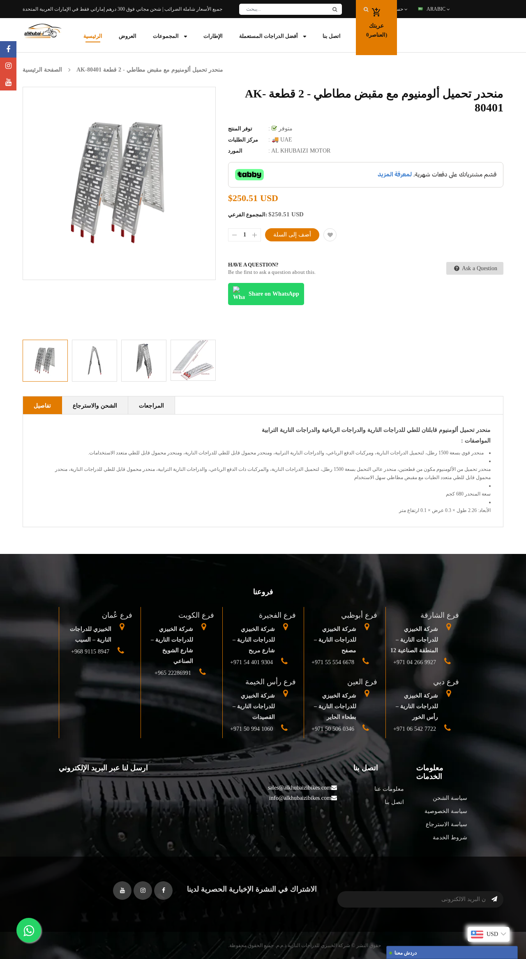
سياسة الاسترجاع (446, 824)
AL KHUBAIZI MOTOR (300, 151)
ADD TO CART (384, 936)
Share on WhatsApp (274, 294)
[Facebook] (8, 49)
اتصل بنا (394, 802)
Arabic (437, 9)
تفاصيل (42, 406)
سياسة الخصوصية (445, 811)
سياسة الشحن (450, 798)
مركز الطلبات (243, 140)
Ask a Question (479, 268)
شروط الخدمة (450, 837)
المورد (235, 151)
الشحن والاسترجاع (95, 406)
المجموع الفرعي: (247, 214)
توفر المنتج (240, 128)
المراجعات (151, 406)
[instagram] (8, 66)
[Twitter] (8, 82)
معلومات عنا (389, 789)
